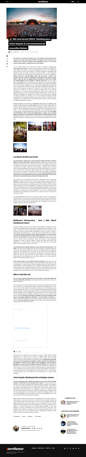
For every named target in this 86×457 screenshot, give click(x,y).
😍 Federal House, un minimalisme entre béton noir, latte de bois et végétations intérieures (72, 431)
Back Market (33, 105)
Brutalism (42, 362)
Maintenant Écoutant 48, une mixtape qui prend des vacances (73, 403)
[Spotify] (76, 448)
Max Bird (20, 82)
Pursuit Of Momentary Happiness (27, 300)
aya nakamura (17, 416)
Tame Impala (30, 416)
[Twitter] (68, 448)
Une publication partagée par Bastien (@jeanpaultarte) (25, 347)
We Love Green (22, 58)
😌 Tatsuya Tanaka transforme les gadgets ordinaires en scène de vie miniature (72, 423)
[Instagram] (70, 448)
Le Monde (46, 393)
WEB (53, 448)
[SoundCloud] (79, 448)
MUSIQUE (34, 448)
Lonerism (46, 406)
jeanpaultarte (25, 428)
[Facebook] (65, 448)
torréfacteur (19, 452)
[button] (7, 1)
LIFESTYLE (48, 448)
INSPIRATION (41, 448)
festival (23, 416)
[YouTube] (73, 448)
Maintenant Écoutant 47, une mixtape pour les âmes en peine (73, 416)
